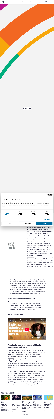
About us (32, 2)
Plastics (45, 410)
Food (2, 414)
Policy (48, 410)
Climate (23, 414)
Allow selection (27, 223)
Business (34, 410)
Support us (40, 2)
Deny (10, 223)
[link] (5, 405)
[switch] (20, 214)
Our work (24, 2)
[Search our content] (50, 2)
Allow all (44, 223)
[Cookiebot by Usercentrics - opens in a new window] (46, 195)
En (47, 2)
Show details (47, 219)
